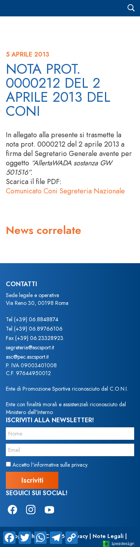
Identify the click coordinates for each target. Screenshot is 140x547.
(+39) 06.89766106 (38, 329)
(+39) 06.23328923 (39, 338)
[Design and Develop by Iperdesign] (118, 543)
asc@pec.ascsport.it (27, 357)
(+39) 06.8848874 (36, 319)
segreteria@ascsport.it (30, 347)
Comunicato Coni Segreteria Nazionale (65, 191)
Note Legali (108, 536)
